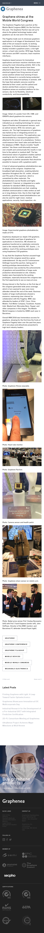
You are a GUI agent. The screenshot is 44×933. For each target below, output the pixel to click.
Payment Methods (8, 818)
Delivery (5, 816)
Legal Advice (6, 823)
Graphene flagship (14, 650)
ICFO (11, 232)
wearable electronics (16, 669)
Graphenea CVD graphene (17, 251)
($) (6, 3)
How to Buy (6, 815)
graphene (10, 638)
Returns (5, 821)
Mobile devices (12, 656)
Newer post (37, 679)
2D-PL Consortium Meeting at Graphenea (20, 718)
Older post (6, 679)
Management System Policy (9, 825)
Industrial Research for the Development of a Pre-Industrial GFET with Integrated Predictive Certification (21, 711)
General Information (9, 820)
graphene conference (16, 644)
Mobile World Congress (17, 662)
